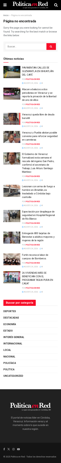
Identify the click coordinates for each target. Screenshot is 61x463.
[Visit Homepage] (30, 5)
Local (7, 350)
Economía (9, 324)
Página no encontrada (21, 15)
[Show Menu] (5, 5)
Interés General (13, 337)
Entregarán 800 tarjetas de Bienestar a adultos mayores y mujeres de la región (38, 237)
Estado (8, 330)
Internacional (12, 343)
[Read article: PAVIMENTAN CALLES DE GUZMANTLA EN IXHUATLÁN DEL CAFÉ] (11, 72)
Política (8, 369)
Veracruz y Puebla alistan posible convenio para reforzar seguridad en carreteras (39, 136)
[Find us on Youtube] (18, 449)
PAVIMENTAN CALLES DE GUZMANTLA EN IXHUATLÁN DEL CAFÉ (37, 71)
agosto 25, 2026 (31, 83)
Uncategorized (13, 376)
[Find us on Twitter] (8, 449)
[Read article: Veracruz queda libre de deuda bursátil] (11, 119)
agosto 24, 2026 (31, 126)
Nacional (9, 356)
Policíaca (9, 363)
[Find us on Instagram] (13, 449)
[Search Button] (56, 5)
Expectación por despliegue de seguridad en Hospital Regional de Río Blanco (38, 215)
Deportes (9, 311)
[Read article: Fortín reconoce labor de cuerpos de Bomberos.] (11, 259)
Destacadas (11, 317)
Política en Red (33, 79)
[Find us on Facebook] (4, 449)
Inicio (5, 15)
